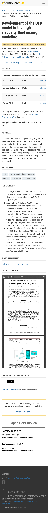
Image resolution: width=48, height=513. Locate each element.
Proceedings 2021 (25, 10)
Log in (5, 389)
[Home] (13, 3)
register (14, 389)
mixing (5, 174)
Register (28, 411)
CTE (12, 10)
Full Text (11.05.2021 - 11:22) (15, 264)
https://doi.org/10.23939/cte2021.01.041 (24, 62)
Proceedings (33, 51)
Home (4, 10)
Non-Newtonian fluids (18, 174)
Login (18, 411)
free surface (16, 178)
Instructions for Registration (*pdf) (27, 496)
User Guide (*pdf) (16, 492)
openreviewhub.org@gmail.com (19, 478)
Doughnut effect (29, 178)
